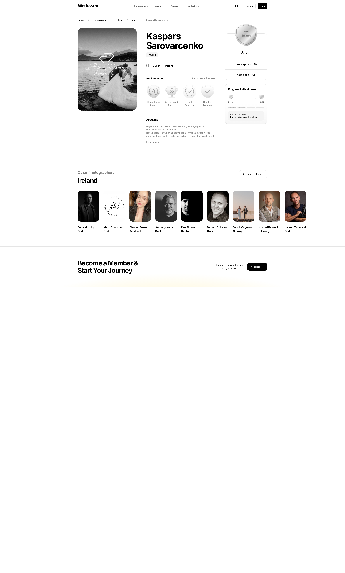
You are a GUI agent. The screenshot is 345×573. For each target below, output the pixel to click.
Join (262, 6)
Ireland (169, 65)
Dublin (157, 65)
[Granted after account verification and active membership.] (207, 91)
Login (250, 6)
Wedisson (88, 6)
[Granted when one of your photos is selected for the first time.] (189, 91)
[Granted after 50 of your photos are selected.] (171, 91)
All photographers (251, 174)
